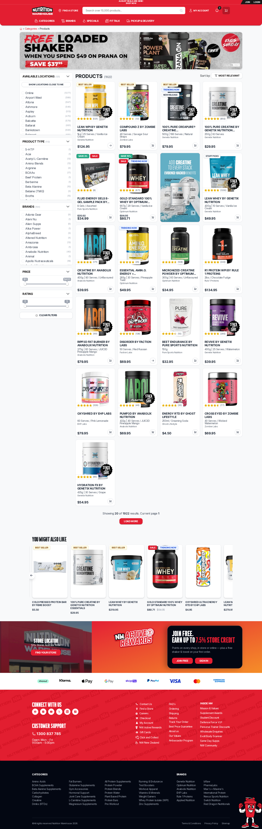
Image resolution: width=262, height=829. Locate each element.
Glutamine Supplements (82, 785)
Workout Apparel (148, 788)
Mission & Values (209, 708)
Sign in (203, 660)
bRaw (207, 781)
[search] (181, 10)
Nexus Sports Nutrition (216, 796)
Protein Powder (113, 785)
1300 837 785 (49, 734)
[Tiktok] (75, 712)
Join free (182, 660)
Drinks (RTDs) (40, 803)
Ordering (174, 708)
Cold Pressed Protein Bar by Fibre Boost (49, 604)
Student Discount (209, 717)
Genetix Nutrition (186, 781)
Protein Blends (113, 788)
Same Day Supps (209, 740)
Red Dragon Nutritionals (217, 803)
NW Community (208, 745)
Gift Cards (145, 732)
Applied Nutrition (186, 800)
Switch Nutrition (212, 800)
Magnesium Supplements (83, 803)
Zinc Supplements (149, 803)
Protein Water (112, 792)
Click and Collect (149, 737)
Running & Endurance (151, 781)
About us (174, 731)
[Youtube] (51, 712)
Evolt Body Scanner (211, 736)
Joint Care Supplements (82, 796)
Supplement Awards (211, 712)
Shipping (174, 713)
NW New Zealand (149, 742)
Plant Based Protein (115, 796)
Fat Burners (75, 781)
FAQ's (172, 704)
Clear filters (48, 315)
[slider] (25, 284)
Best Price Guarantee (180, 726)
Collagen (37, 796)
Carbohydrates (40, 792)
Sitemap (226, 823)
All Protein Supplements (118, 781)
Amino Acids (39, 781)
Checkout (145, 718)
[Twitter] (59, 712)
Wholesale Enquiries (211, 731)
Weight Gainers (147, 796)
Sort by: (205, 75)
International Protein (215, 792)
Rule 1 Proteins (185, 796)
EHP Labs (182, 792)
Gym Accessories (78, 788)
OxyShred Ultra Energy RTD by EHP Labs (201, 604)
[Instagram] (43, 712)
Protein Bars (111, 800)
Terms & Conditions (191, 823)
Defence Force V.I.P (211, 722)
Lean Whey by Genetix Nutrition (123, 604)
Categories (31, 28)
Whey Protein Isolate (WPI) (154, 800)
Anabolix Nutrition (186, 788)
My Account (146, 722)
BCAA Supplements (43, 785)
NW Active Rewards (150, 727)
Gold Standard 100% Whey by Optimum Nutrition (164, 604)
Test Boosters (146, 785)
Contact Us (146, 704)
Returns (173, 717)
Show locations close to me (46, 84)
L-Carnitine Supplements (82, 800)
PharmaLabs (210, 785)
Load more (131, 521)
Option (39, 594)
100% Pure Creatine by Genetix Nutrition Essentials (85, 605)
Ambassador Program (181, 740)
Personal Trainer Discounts (215, 726)
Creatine (37, 800)
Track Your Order (178, 722)
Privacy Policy (211, 823)
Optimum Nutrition (186, 785)
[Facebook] (35, 712)
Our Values (175, 735)
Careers (143, 713)
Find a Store (146, 708)
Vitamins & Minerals (149, 792)
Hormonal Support (79, 792)
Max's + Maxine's (214, 788)
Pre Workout (112, 803)
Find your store (45, 652)
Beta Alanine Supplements (46, 788)
